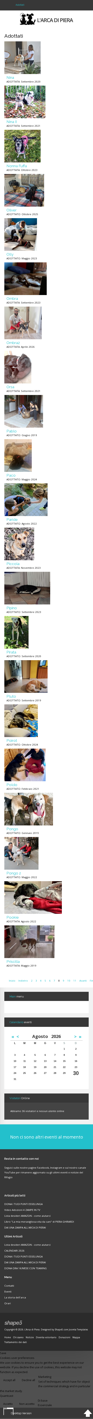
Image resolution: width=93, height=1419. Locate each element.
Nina (10, 77)
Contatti (9, 1285)
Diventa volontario (46, 1337)
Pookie (12, 917)
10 (68, 980)
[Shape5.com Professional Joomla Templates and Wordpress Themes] (13, 1323)
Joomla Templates (78, 1329)
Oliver (11, 210)
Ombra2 (13, 343)
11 (74, 980)
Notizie (30, 1337)
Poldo (11, 785)
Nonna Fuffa (16, 166)
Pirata (11, 652)
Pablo (11, 431)
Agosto (41, 1036)
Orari (7, 1303)
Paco (11, 475)
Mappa (76, 1337)
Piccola (12, 564)
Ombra (12, 298)
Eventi (7, 1291)
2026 (56, 1036)
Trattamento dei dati (15, 1342)
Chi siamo (18, 1337)
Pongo (12, 829)
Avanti (83, 980)
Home (7, 1337)
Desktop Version (21, 1413)
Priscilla (13, 961)
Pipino (11, 608)
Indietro (23, 980)
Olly (9, 254)
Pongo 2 (13, 873)
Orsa (10, 387)
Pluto (11, 696)
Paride (12, 519)
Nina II (11, 122)
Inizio (12, 980)
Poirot (11, 740)
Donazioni (64, 1337)
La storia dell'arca (15, 1297)
